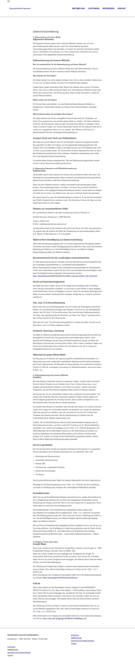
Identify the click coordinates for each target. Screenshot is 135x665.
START (10, 656)
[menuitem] (78, 8)
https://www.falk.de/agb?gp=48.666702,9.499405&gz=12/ (64, 619)
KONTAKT (12, 647)
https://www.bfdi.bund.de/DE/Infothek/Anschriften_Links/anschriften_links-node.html (65, 276)
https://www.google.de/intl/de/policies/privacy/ (60, 578)
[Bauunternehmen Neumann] (19, 8)
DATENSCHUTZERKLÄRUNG (19, 653)
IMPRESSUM (13, 650)
